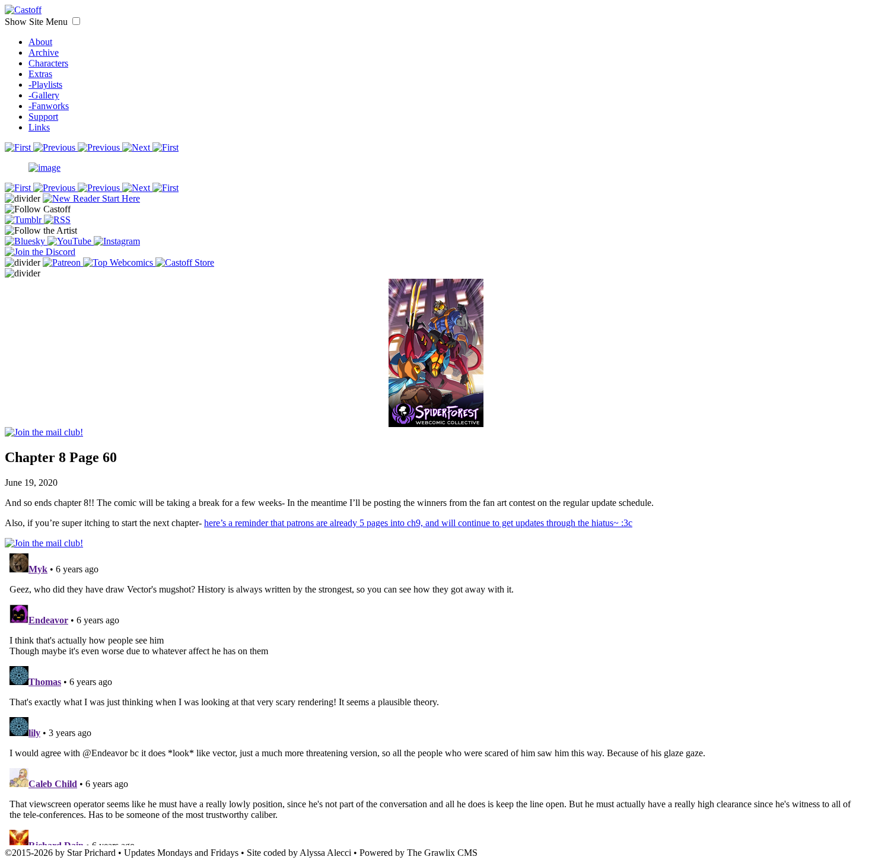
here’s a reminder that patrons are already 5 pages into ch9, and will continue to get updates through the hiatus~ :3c (418, 523)
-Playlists (45, 84)
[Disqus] (436, 697)
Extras (40, 74)
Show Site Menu (37, 22)
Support (43, 117)
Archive (43, 52)
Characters (48, 63)
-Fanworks (48, 106)
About (40, 42)
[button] (76, 21)
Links (39, 127)
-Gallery (43, 95)
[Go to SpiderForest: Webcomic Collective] (436, 415)
